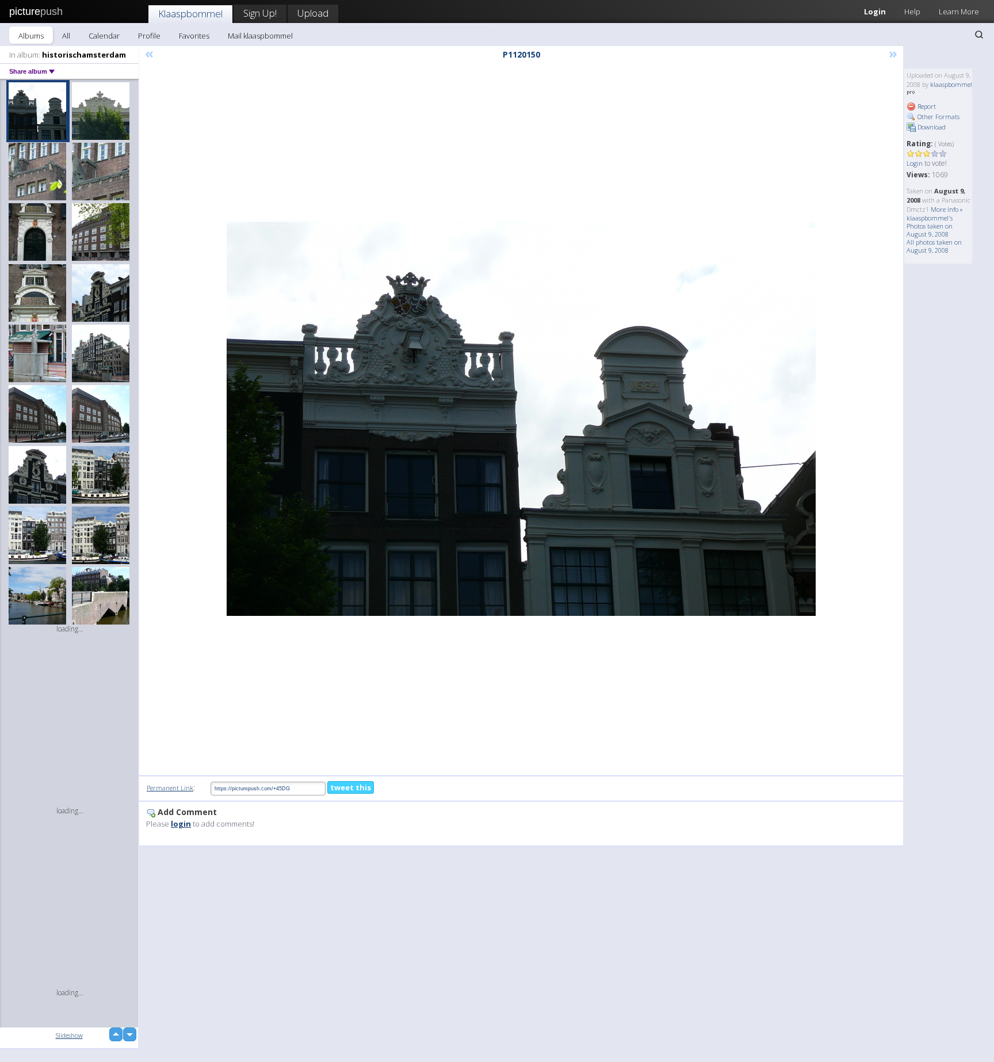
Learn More (959, 11)
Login (875, 11)
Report (926, 106)
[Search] (979, 34)
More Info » (947, 209)
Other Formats (937, 116)
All (66, 36)
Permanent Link (170, 787)
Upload (312, 13)
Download (931, 127)
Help (912, 11)
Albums (31, 36)
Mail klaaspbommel (260, 36)
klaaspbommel (951, 84)
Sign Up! (260, 13)
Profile (149, 36)
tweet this (350, 787)
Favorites (194, 36)
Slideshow (69, 1035)
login (181, 824)
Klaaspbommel (190, 13)
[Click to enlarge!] (521, 419)
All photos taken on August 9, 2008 (934, 246)
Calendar (104, 36)
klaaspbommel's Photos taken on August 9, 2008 (930, 226)
